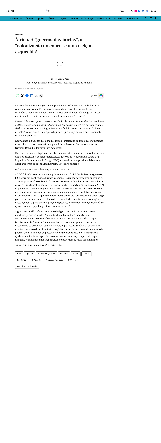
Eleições (64, 253)
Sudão (75, 253)
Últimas (29, 18)
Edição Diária (16, 18)
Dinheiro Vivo (103, 18)
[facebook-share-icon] (27, 97)
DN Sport (62, 18)
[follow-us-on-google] (101, 96)
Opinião (40, 18)
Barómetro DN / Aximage (81, 18)
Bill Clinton (22, 260)
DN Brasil (118, 18)
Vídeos (51, 18)
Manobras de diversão (27, 266)
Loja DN (10, 11)
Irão (19, 253)
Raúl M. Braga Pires (59, 79)
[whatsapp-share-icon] (17, 97)
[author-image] (59, 68)
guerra (86, 253)
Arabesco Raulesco (54, 260)
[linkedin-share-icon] (32, 97)
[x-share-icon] (22, 97)
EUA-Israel (73, 260)
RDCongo (36, 260)
